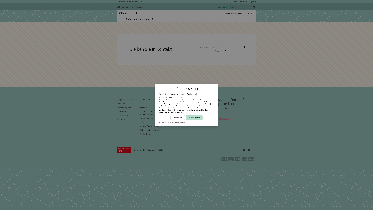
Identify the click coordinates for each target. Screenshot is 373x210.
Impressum (162, 122)
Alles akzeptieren (194, 118)
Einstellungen (177, 118)
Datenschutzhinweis (172, 122)
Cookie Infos (181, 122)
